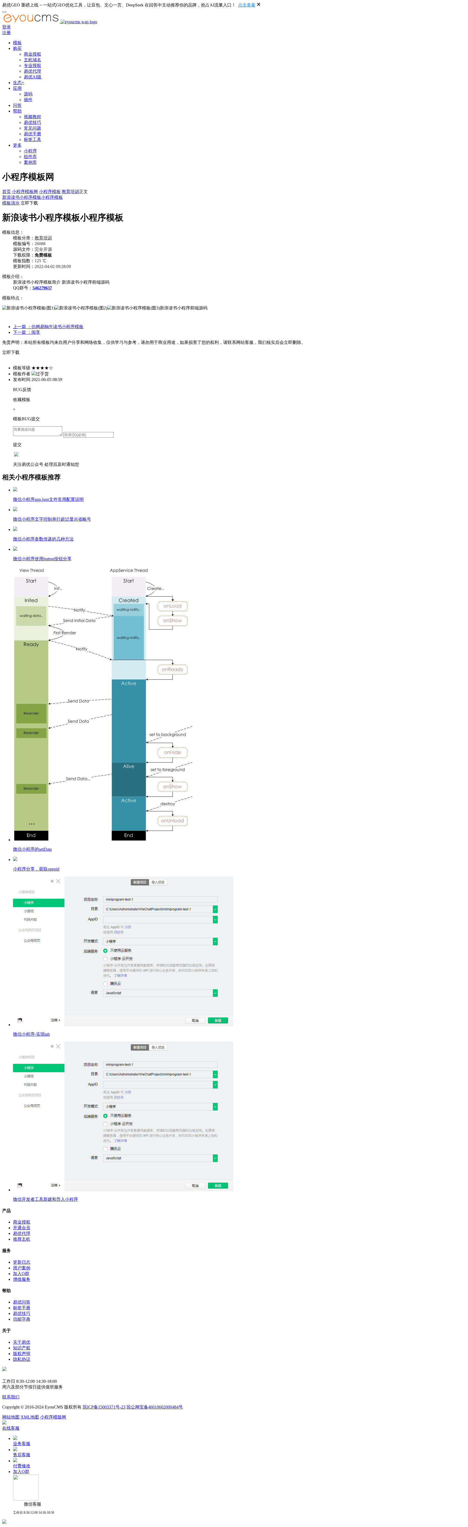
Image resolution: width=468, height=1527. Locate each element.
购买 (17, 48)
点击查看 (246, 5)
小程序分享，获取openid (36, 869)
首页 (6, 191)
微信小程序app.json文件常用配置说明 (48, 499)
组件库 (30, 156)
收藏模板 (21, 399)
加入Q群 (21, 1273)
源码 (28, 94)
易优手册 (32, 134)
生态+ (18, 82)
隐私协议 (21, 1359)
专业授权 (32, 65)
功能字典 (21, 1319)
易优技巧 (32, 122)
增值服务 (21, 1279)
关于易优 (21, 1342)
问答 (17, 105)
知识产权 (21, 1348)
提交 (17, 444)
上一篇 (48, 326)
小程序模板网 (25, 191)
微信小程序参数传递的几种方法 (43, 539)
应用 (17, 88)
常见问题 (32, 128)
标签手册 (21, 1307)
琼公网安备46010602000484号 (154, 1407)
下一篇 (26, 332)
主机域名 (32, 59)
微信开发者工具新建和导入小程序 (45, 1199)
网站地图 (11, 1417)
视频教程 (32, 116)
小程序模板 (50, 191)
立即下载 (29, 203)
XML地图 (30, 1417)
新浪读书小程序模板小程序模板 (32, 197)
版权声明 (21, 1353)
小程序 (30, 151)
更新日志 (21, 1262)
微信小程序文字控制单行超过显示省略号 (52, 519)
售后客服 (21, 1454)
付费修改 (21, 1466)
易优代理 (32, 71)
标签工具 (32, 139)
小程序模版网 (53, 1417)
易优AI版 (32, 77)
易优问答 (21, 1302)
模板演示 (11, 203)
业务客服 (21, 1443)
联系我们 (11, 1397)
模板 (17, 42)
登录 (6, 27)
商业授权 (32, 54)
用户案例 (21, 1268)
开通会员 (21, 1227)
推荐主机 (21, 1239)
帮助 (17, 111)
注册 (6, 32)
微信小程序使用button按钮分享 (42, 558)
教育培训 (70, 191)
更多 (17, 145)
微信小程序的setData (32, 849)
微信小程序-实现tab (31, 1034)
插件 (28, 99)
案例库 (30, 162)
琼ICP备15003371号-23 (104, 1407)
